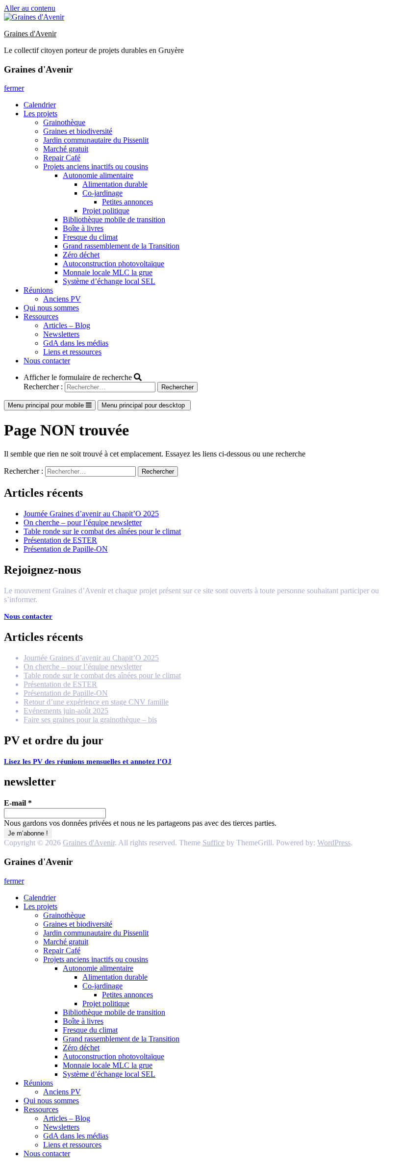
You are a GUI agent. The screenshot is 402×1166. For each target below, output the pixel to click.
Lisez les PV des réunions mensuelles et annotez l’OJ (88, 761)
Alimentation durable (115, 184)
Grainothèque (64, 122)
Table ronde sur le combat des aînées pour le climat (102, 531)
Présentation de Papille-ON (66, 549)
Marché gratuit (65, 149)
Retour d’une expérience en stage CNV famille (96, 702)
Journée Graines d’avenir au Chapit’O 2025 (91, 513)
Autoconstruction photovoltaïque (113, 263)
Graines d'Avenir (30, 33)
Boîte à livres (83, 228)
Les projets (40, 113)
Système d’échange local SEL (109, 281)
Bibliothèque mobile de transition (114, 219)
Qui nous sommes (51, 308)
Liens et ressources (72, 352)
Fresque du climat (90, 237)
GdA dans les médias (75, 343)
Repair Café (61, 157)
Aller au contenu (29, 8)
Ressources (41, 316)
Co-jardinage (102, 193)
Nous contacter (47, 360)
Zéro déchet (81, 255)
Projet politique (105, 210)
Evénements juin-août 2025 (66, 711)
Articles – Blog (66, 325)
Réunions (38, 290)
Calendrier (40, 105)
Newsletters (61, 334)
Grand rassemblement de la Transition (121, 246)
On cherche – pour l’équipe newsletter (83, 522)
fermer (14, 88)
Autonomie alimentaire (98, 175)
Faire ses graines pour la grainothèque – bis (90, 719)
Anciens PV (62, 299)
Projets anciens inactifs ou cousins (95, 166)
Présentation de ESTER (60, 540)
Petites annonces (127, 202)
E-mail (18, 803)
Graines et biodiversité (77, 131)
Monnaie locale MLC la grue (107, 272)
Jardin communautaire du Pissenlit (96, 140)
